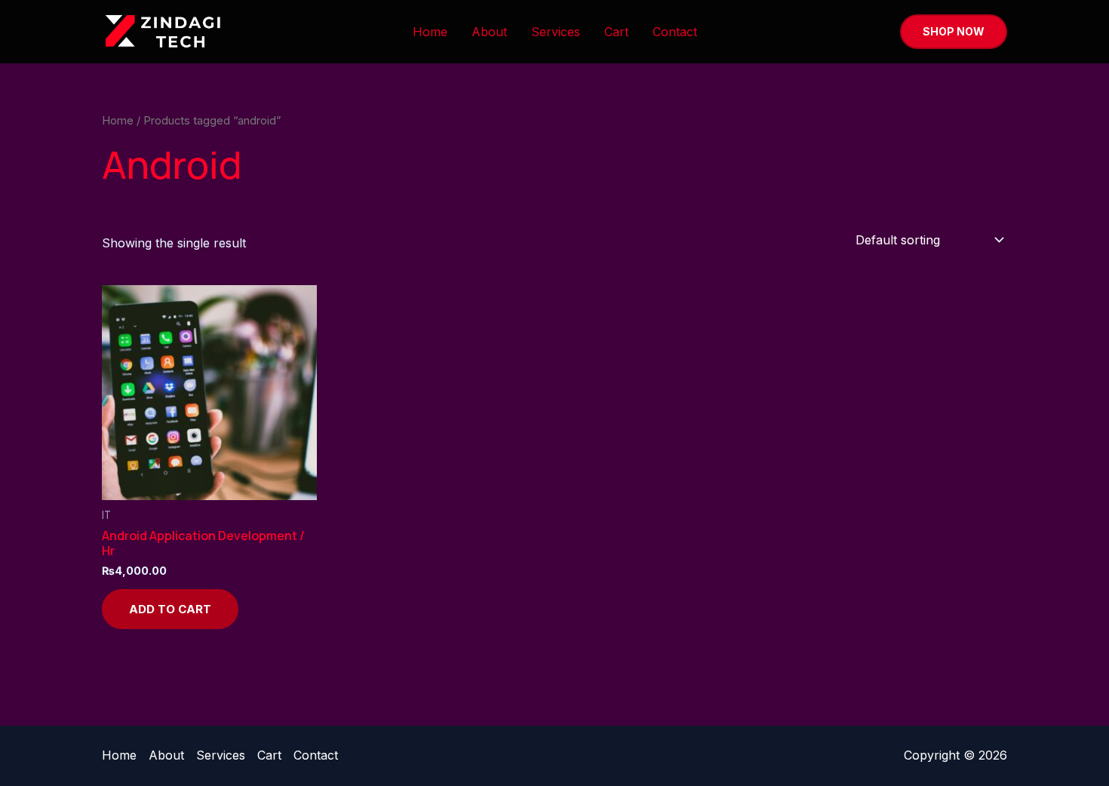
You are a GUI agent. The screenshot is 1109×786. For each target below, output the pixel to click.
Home (430, 31)
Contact (675, 31)
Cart (616, 31)
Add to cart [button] (170, 609)
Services (555, 31)
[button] (953, 31)
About (489, 31)
